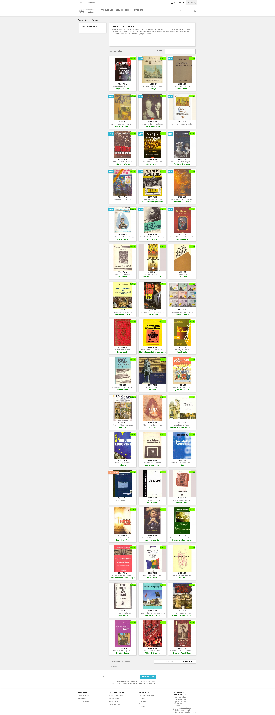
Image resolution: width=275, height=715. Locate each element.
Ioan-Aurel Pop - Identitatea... (122, 538)
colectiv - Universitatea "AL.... (182, 575)
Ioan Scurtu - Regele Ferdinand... (152, 237)
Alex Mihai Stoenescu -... (152, 274)
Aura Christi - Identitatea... (152, 575)
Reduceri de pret (123, 10)
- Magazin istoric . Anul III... (123, 199)
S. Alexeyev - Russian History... (152, 86)
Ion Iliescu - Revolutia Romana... (182, 462)
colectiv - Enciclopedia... (122, 462)
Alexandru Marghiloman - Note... (152, 199)
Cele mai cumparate (85, 701)
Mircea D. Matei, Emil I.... (182, 613)
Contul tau (144, 692)
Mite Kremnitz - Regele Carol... (123, 237)
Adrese (141, 704)
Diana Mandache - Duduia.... (152, 124)
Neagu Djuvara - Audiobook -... (182, 312)
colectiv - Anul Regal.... (152, 387)
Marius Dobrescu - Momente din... (152, 613)
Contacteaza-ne (114, 704)
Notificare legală (114, 698)
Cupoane (142, 707)
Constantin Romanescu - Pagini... (182, 538)
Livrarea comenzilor (115, 696)
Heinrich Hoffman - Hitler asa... (122, 161)
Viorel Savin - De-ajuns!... (152, 500)
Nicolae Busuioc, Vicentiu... (182, 425)
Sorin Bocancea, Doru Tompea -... (123, 575)
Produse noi (107, 10)
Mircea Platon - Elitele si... (182, 500)
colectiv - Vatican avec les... (123, 425)
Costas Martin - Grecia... (122, 350)
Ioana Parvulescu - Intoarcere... (122, 124)
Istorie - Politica (89, 26)
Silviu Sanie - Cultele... (123, 613)
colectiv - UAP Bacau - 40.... (152, 425)
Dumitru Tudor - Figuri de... (123, 650)
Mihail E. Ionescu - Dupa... (152, 650)
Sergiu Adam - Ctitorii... (182, 274)
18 (172, 661)
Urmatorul (189, 661)
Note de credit (144, 701)
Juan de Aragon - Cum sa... (182, 387)
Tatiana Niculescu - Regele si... (182, 161)
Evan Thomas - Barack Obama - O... (152, 312)
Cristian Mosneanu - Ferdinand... (182, 237)
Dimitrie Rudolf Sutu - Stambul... (182, 650)
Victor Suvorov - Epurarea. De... (152, 161)
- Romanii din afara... (122, 500)
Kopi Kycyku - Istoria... (182, 350)
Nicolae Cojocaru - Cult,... (123, 312)
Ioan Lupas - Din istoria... (182, 86)
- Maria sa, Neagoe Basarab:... (182, 124)
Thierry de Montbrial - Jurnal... (152, 538)
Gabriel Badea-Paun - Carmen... (182, 199)
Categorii (138, 10)
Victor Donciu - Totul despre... (122, 387)
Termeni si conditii (115, 701)
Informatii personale (146, 695)
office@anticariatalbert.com (184, 712)
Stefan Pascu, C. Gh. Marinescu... (152, 350)
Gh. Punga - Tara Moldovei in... (123, 274)
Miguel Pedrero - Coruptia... (123, 86)
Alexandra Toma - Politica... (152, 462)
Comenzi (142, 698)
